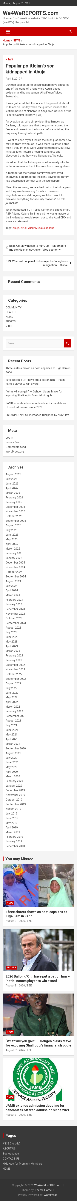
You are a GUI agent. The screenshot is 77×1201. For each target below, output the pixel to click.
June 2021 (12, 730)
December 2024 (15, 562)
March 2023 (13, 651)
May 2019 (11, 823)
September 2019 (16, 804)
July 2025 (11, 530)
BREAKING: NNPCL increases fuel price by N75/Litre (37, 415)
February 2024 (14, 599)
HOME (6, 1168)
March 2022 (13, 706)
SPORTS (11, 321)
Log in (9, 437)
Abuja (16, 227)
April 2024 (12, 590)
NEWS (9, 59)
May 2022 (11, 697)
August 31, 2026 (15, 920)
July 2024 (11, 585)
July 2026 (11, 479)
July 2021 (11, 725)
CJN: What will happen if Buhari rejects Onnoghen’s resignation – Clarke (37, 263)
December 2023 (15, 609)
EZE (29, 920)
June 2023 (12, 637)
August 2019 (13, 809)
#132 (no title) (11, 1143)
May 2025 (11, 539)
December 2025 (15, 506)
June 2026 (12, 483)
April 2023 (12, 646)
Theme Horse (43, 1190)
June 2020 (12, 762)
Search (67, 343)
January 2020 (14, 785)
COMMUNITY (13, 307)
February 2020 (14, 781)
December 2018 (15, 846)
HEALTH (11, 312)
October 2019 (14, 799)
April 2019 (12, 827)
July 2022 (11, 688)
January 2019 (14, 841)
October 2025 (14, 516)
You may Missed (19, 859)
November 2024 (15, 567)
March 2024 (13, 595)
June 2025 (12, 534)
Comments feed (16, 447)
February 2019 (14, 836)
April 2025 (12, 544)
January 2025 (14, 558)
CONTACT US (11, 1158)
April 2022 (12, 702)
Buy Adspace (11, 1153)
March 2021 (13, 744)
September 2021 (16, 716)
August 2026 (13, 474)
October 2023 (14, 618)
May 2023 (11, 641)
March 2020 (13, 776)
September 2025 (16, 520)
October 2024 (14, 572)
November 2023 (15, 613)
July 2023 (11, 632)
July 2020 (11, 757)
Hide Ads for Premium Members (22, 1163)
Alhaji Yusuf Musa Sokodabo (37, 227)
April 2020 (12, 771)
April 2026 (12, 488)
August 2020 (13, 753)
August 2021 (13, 720)
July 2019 (11, 813)
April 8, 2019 (13, 78)
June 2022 (12, 692)
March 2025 (13, 548)
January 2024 (14, 604)
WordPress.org (15, 451)
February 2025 (14, 553)
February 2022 (14, 711)
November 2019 (15, 795)
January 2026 (14, 502)
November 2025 (15, 511)
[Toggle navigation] (8, 31)
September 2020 (16, 748)
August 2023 (13, 627)
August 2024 (13, 581)
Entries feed (13, 442)
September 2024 (16, 576)
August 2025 (13, 525)
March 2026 (13, 493)
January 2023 (14, 660)
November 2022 (15, 669)
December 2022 (15, 664)
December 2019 (15, 790)
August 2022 (13, 683)
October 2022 (14, 674)
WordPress (50, 1195)
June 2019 (12, 818)
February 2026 (14, 497)
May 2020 (11, 767)
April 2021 (12, 739)
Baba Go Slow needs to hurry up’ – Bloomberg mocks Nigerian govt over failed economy (37, 247)
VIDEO (9, 326)
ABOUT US (9, 1148)
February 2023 (14, 655)
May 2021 (11, 734)
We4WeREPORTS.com (31, 13)
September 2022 (16, 678)
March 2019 (13, 832)
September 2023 (16, 623)
